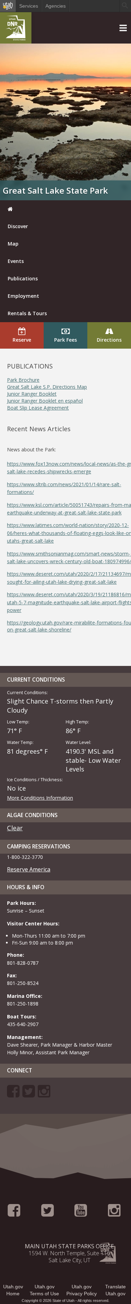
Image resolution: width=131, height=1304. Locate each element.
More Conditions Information (40, 797)
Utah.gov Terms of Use (44, 1290)
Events (16, 261)
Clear (15, 828)
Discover (18, 226)
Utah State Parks (15, 29)
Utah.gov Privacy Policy (81, 1290)
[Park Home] (65, 209)
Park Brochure (23, 380)
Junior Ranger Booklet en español (45, 400)
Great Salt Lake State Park (55, 190)
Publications (23, 278)
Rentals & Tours (27, 313)
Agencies (55, 6)
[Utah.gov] (8, 6)
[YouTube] (80, 1213)
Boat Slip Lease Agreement (38, 407)
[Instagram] (44, 1094)
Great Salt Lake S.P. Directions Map (47, 386)
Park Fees (65, 339)
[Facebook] (13, 1094)
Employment (23, 296)
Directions (109, 339)
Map (13, 243)
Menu (7, 16)
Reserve (22, 339)
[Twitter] (28, 1094)
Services (28, 6)
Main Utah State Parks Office (69, 1246)
